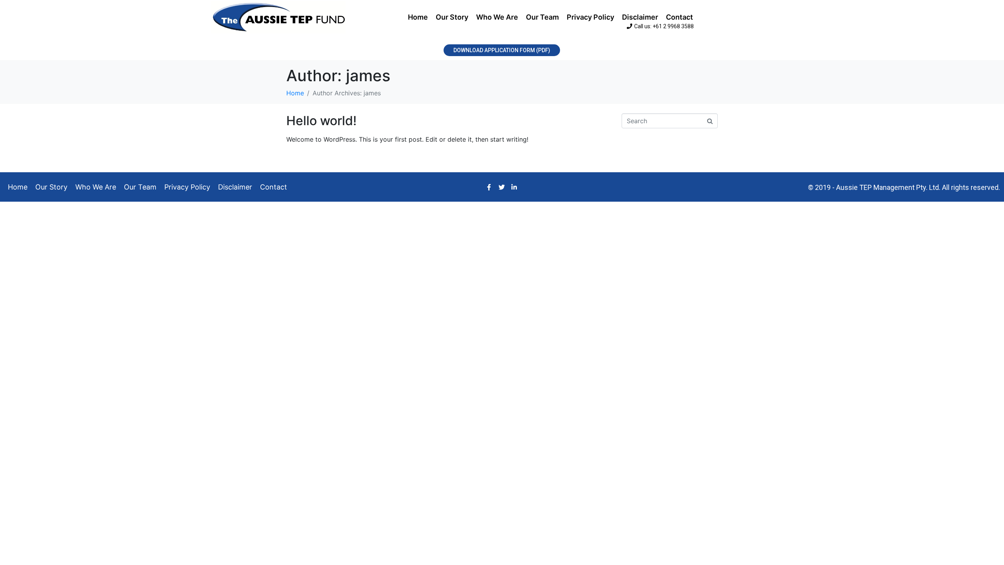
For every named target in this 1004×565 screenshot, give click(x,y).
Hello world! (321, 120)
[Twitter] (501, 187)
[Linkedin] (514, 187)
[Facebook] (489, 187)
